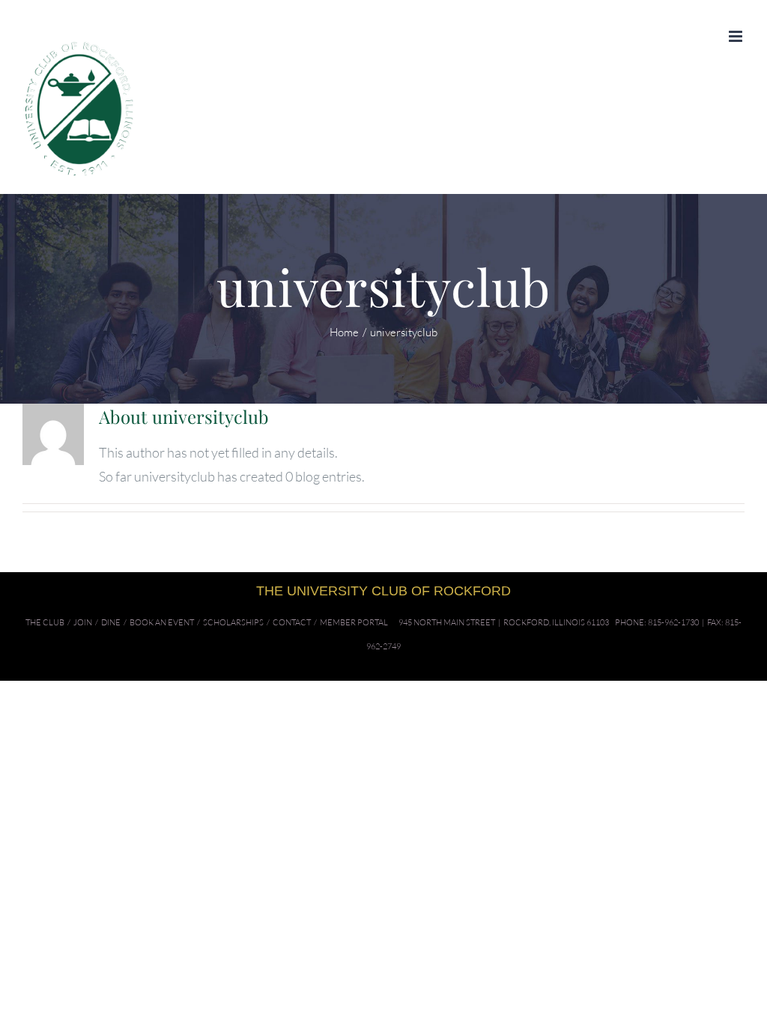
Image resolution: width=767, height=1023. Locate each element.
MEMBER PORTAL (354, 622)
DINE (111, 622)
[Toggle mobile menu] (737, 36)
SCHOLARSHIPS (233, 622)
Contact (292, 622)
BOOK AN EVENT (162, 622)
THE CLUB (44, 622)
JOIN (82, 622)
